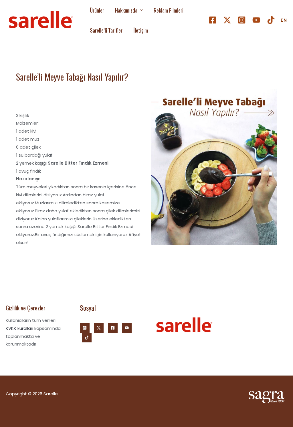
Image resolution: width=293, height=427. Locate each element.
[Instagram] (242, 20)
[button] (284, 20)
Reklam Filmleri (168, 10)
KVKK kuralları (19, 328)
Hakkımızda (126, 10)
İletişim (140, 30)
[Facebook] (213, 20)
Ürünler (97, 10)
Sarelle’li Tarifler (106, 30)
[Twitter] (227, 20)
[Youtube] (127, 328)
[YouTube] (256, 20)
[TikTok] (271, 20)
